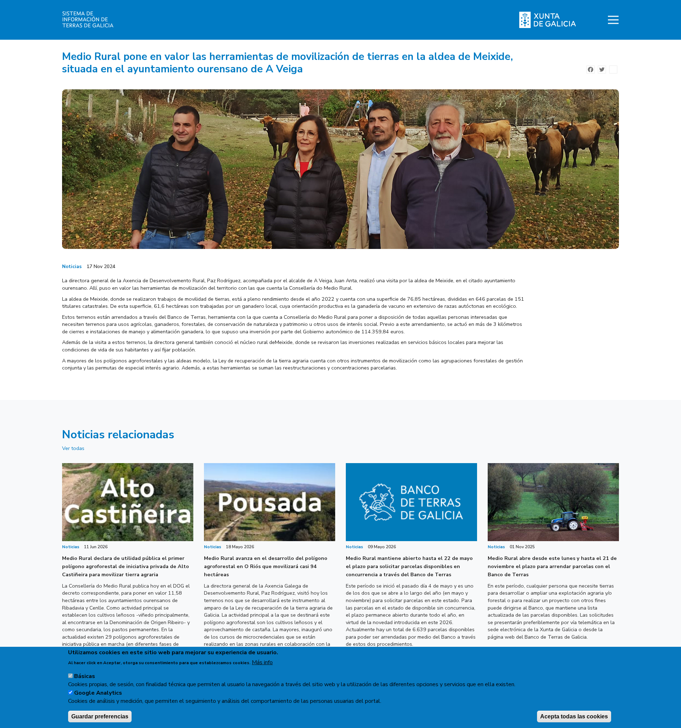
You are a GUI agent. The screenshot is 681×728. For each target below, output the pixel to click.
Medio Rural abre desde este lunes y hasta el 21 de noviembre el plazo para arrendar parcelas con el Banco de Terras (552, 566)
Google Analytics (98, 692)
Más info (262, 662)
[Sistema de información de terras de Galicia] (118, 19)
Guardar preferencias (99, 716)
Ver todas (73, 448)
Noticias (72, 266)
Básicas (84, 676)
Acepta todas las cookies (574, 716)
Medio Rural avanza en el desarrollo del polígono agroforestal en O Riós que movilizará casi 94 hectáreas (265, 566)
